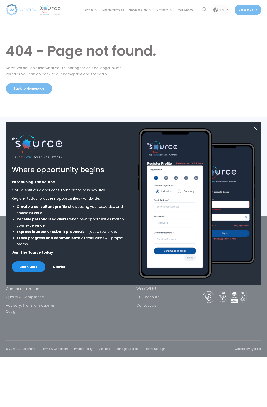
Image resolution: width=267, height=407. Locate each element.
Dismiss (59, 267)
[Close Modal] (255, 128)
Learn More (29, 267)
